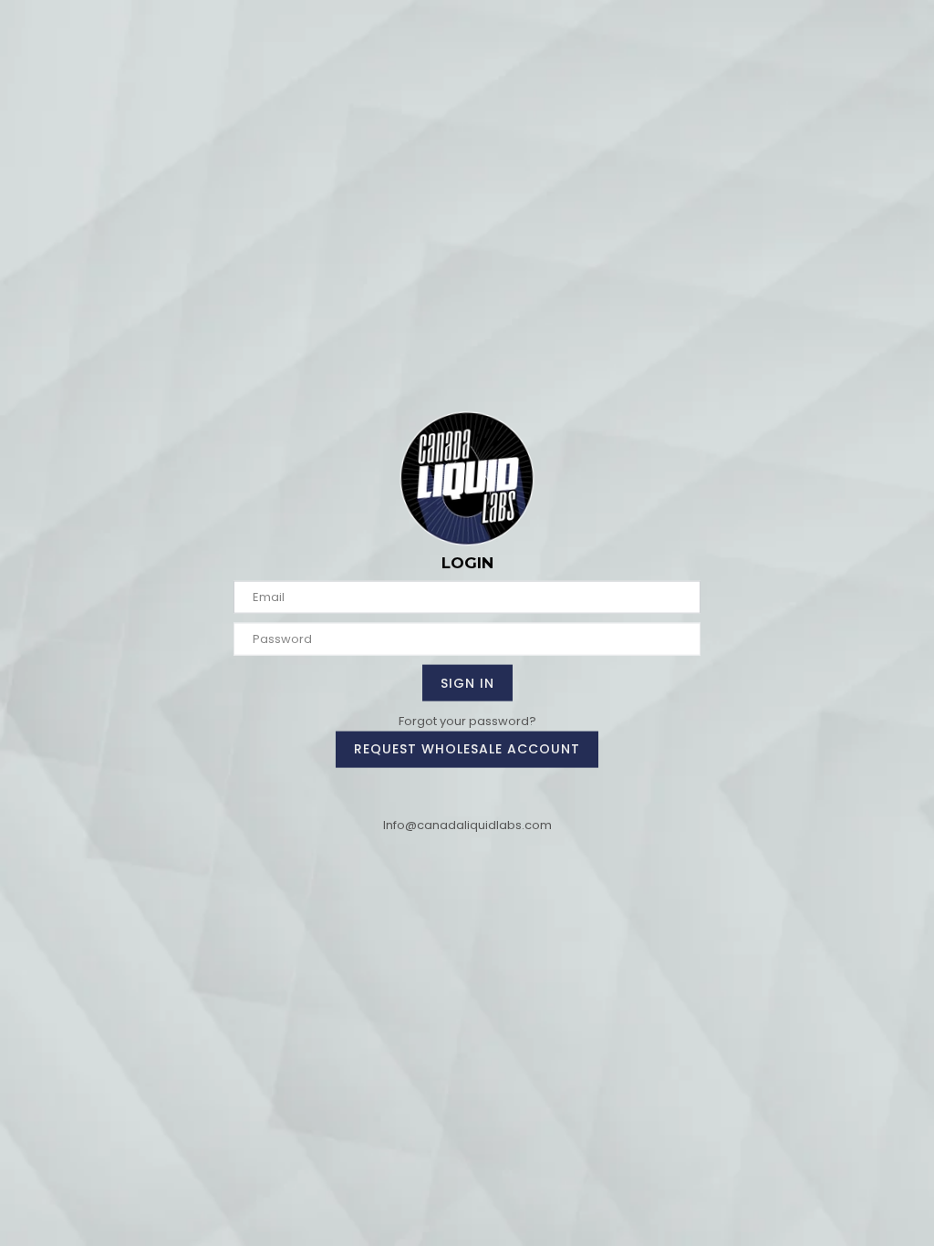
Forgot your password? (467, 720)
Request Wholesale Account (467, 749)
